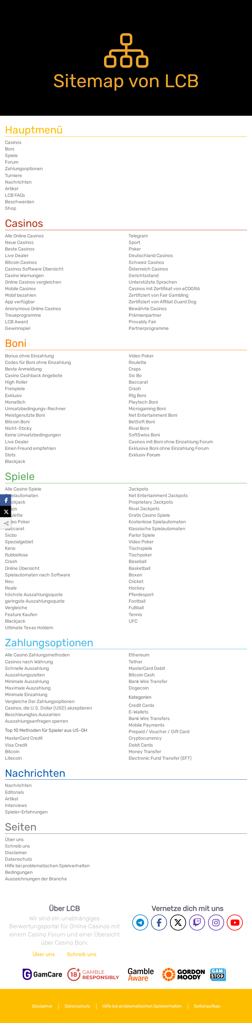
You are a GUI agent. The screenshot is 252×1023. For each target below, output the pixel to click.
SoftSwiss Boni (144, 435)
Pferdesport (141, 594)
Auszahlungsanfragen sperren (36, 721)
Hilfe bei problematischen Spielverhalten (47, 866)
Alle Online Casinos (24, 236)
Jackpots (138, 489)
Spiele (11, 155)
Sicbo (11, 535)
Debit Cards (141, 745)
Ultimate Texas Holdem (29, 628)
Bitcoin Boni (17, 422)
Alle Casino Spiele (23, 489)
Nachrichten (18, 182)
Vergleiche (16, 608)
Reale (11, 588)
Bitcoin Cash (142, 675)
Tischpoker (140, 555)
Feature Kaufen (21, 614)
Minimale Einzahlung (26, 694)
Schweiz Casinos (146, 262)
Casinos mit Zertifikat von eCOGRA (164, 288)
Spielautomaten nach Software (37, 575)
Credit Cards (141, 705)
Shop (10, 208)
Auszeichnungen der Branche (36, 879)
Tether (135, 662)
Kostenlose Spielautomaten (157, 522)
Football (137, 601)
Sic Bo (135, 375)
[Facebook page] (159, 922)
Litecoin (13, 758)
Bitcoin (12, 751)
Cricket (136, 581)
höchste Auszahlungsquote (34, 594)
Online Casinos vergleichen (33, 282)
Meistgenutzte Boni (25, 415)
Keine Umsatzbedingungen (33, 435)
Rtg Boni (137, 395)
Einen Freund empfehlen (30, 448)
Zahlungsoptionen (24, 168)
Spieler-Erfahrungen (26, 812)
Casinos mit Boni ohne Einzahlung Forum (171, 442)
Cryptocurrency (145, 738)
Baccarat (138, 382)
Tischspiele (140, 548)
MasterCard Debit (147, 668)
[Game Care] (42, 974)
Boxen (135, 575)
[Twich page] (197, 922)
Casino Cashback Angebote (33, 375)
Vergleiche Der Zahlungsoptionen (39, 701)
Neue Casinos (19, 242)
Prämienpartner (145, 315)
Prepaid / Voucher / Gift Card (159, 731)
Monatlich (15, 402)
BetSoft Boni (142, 422)
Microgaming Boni (147, 408)
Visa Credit (16, 745)
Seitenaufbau (207, 1006)
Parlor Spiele (142, 535)
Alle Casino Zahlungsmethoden (37, 655)
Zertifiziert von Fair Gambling (158, 295)
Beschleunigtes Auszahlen (32, 714)
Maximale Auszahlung (28, 688)
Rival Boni (139, 428)
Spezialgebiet (19, 542)
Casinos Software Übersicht (34, 269)
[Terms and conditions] (93, 974)
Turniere (13, 175)
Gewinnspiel (17, 328)
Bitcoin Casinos (21, 262)
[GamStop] (218, 974)
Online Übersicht (22, 568)
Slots (10, 455)
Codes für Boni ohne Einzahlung (38, 362)
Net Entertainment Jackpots (158, 495)
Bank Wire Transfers (149, 718)
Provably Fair (142, 322)
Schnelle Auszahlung (27, 668)
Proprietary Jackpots (151, 502)
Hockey (137, 588)
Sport (134, 242)
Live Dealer (17, 255)
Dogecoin (139, 688)
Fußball (136, 608)
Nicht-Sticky (18, 428)
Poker (135, 249)
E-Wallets (138, 712)
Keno (10, 548)
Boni (9, 149)
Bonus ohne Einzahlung (29, 356)
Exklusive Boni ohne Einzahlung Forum (169, 448)
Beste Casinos (19, 249)
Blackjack (15, 461)
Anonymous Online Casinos (33, 308)
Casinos (13, 142)
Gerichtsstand (143, 275)
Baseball (137, 561)
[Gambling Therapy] (183, 974)
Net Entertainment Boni (153, 415)
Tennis (135, 614)
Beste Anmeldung (23, 369)
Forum (11, 162)
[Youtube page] (235, 922)
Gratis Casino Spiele (149, 515)
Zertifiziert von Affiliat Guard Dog (162, 302)
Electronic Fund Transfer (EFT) (160, 758)
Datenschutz (18, 859)
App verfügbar (20, 302)
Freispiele (15, 388)
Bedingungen (18, 872)
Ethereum (139, 655)
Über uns (14, 839)
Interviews (16, 805)
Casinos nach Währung (29, 662)
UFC (133, 621)
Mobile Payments (146, 725)
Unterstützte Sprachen (153, 282)
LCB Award (16, 322)
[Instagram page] (216, 922)
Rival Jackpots (144, 509)
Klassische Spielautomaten (157, 529)
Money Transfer (145, 751)
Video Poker (141, 356)
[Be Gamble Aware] (140, 974)
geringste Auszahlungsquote (35, 601)
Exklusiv (13, 395)
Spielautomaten (21, 495)
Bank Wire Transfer (148, 681)
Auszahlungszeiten (25, 675)
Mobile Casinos (20, 288)
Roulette (137, 362)
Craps (135, 369)
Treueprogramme (23, 315)
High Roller (16, 382)
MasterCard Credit (24, 738)
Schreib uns (17, 846)
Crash (135, 388)
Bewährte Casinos (148, 308)
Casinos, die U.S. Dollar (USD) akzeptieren (48, 708)
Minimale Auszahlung (27, 681)
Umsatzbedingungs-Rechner (35, 408)
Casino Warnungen (24, 275)
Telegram (138, 236)
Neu (9, 581)
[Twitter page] (178, 922)
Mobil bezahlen (20, 295)
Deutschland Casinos (151, 255)
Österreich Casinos (148, 269)
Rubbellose (16, 555)
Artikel (11, 188)
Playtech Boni (143, 402)
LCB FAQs (15, 195)
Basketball (139, 568)
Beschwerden (19, 202)
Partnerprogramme (149, 328)
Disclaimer (16, 852)
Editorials (14, 792)
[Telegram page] (140, 922)
